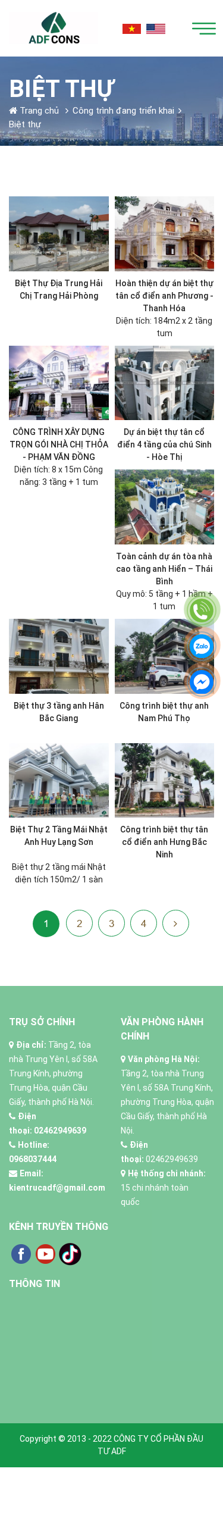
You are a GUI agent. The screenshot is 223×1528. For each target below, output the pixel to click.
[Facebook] (21, 1253)
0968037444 (32, 1159)
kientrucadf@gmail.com (57, 1187)
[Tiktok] (70, 1253)
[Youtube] (45, 1253)
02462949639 (60, 1130)
